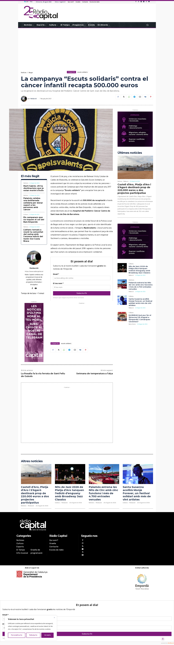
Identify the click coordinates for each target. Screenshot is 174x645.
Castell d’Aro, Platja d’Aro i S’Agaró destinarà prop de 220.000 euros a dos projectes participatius (134, 188)
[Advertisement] (87, 46)
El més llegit (30, 176)
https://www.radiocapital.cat (34, 271)
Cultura (25, 214)
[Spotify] (141, 1)
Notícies (23, 72)
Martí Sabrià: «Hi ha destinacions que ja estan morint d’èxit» (33, 188)
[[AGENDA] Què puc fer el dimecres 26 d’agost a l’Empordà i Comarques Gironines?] (122, 316)
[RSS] (82, 546)
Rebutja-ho (33, 635)
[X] (123, 96)
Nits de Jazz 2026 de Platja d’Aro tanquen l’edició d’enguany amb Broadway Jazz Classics (139, 269)
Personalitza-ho (16, 635)
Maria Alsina (132, 324)
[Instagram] (138, 1)
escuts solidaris (82, 72)
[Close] (54, 617)
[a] (62, 525)
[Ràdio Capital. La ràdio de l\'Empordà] (41, 13)
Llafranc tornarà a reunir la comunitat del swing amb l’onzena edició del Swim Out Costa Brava (33, 235)
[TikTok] (146, 1)
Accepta (47, 635)
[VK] (145, 96)
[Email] (139, 96)
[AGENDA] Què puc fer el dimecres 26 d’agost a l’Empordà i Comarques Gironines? (140, 318)
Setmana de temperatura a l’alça (94, 373)
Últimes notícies (130, 153)
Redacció (34, 98)
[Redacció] (24, 99)
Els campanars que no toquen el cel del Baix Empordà (33, 219)
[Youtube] (149, 1)
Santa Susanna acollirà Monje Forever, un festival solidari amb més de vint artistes (140, 302)
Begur (31, 72)
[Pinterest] (150, 96)
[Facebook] (136, 1)
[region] (31, 627)
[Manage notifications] (163, 639)
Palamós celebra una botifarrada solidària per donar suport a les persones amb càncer (33, 204)
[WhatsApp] (129, 96)
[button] (147, 25)
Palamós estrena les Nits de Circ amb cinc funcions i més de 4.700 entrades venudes (140, 285)
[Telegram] (143, 1)
